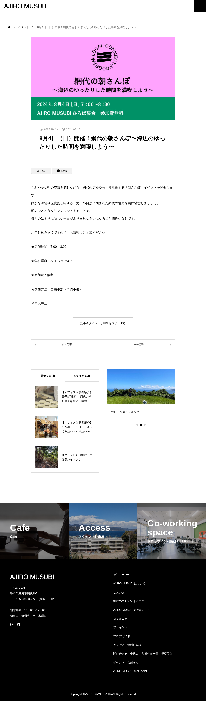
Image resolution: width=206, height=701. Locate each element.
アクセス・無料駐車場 (127, 644)
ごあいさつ (120, 592)
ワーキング (120, 627)
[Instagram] (12, 624)
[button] (137, 425)
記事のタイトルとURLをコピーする (103, 323)
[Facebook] (18, 624)
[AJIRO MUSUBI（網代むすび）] (25, 6)
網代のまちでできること (128, 601)
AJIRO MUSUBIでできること (131, 609)
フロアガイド (121, 636)
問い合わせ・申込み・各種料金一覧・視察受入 (142, 653)
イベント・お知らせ (126, 662)
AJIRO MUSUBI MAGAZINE (131, 671)
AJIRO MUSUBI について (129, 583)
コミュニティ (121, 618)
